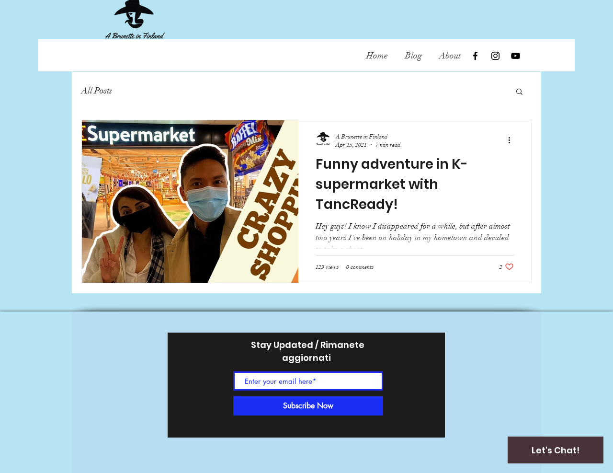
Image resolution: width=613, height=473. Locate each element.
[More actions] (512, 140)
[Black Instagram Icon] (495, 55)
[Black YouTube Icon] (515, 55)
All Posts (96, 90)
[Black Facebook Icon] (475, 55)
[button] (519, 92)
